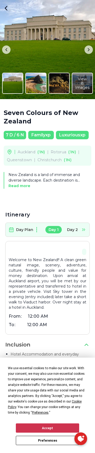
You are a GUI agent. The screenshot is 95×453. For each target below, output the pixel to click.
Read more (19, 185)
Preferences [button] (40, 412)
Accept (47, 428)
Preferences (47, 440)
